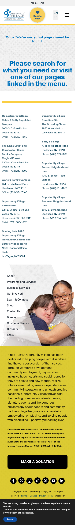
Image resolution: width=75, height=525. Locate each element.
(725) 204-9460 (58, 218)
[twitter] (21, 480)
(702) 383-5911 (23, 218)
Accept (10, 519)
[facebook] (13, 481)
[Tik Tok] (37, 480)
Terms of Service (29, 495)
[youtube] (53, 481)
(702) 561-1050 (58, 188)
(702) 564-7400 (18, 192)
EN (56, 13)
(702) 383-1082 (18, 222)
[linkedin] (61, 481)
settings (28, 512)
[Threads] (45, 480)
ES (56, 17)
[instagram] (29, 481)
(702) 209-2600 (58, 154)
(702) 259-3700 (18, 171)
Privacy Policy (46, 495)
